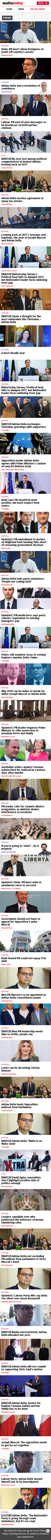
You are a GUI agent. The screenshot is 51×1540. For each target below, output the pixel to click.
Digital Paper (37, 9)
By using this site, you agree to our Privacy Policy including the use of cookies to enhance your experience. (25, 1533)
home (9, 9)
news (21, 9)
